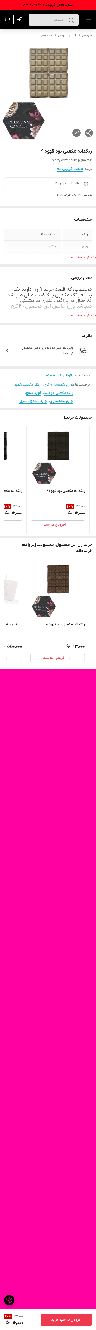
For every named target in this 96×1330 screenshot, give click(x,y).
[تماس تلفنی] (9, 1300)
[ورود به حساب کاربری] (21, 19)
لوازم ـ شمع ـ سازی (33, 401)
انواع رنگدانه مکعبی (52, 36)
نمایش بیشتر (86, 257)
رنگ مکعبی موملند (58, 392)
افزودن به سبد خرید (66, 1319)
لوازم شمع (33, 392)
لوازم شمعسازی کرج (58, 384)
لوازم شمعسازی (61, 401)
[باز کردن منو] (88, 20)
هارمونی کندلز (82, 36)
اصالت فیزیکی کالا (70, 169)
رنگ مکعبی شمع (28, 384)
